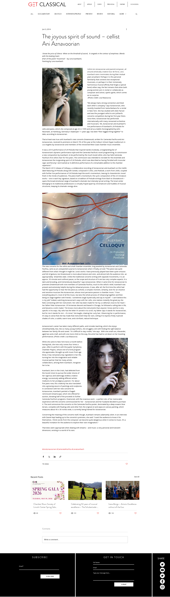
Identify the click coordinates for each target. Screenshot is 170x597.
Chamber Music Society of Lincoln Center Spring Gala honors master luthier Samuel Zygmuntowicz (45, 506)
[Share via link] (60, 457)
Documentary (44, 14)
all (32, 14)
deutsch (58, 14)
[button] (136, 14)
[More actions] (126, 29)
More (122, 14)
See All (136, 477)
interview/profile (73, 14)
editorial (111, 14)
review (100, 14)
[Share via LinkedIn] (55, 457)
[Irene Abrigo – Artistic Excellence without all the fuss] (122, 490)
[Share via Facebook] (43, 457)
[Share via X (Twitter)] (49, 457)
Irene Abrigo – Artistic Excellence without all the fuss (122, 506)
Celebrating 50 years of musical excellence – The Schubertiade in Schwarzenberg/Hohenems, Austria (84, 506)
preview (89, 14)
